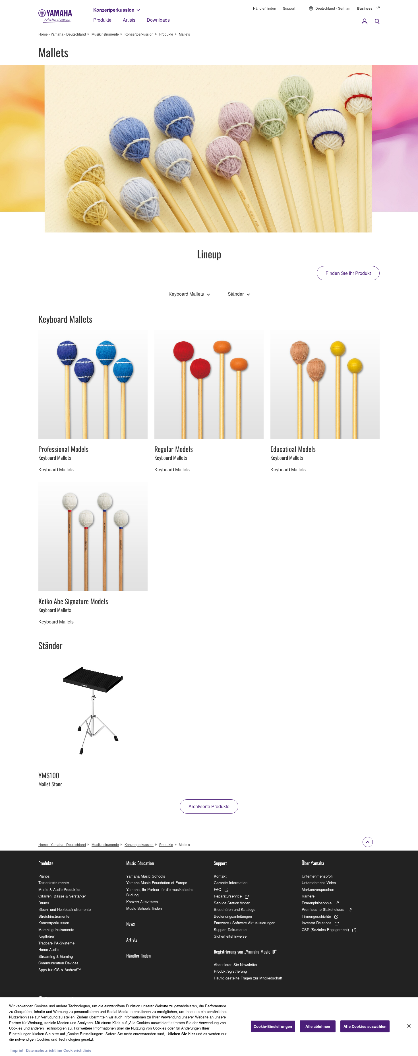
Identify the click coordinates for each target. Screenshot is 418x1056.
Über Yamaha (313, 863)
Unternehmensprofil (318, 876)
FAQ (217, 889)
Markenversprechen (318, 889)
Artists (129, 20)
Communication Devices (58, 963)
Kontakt (220, 876)
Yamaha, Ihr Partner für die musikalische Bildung (159, 892)
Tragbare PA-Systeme (56, 943)
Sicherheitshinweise (230, 936)
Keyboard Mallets (186, 294)
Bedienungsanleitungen (233, 916)
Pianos (44, 876)
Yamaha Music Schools (145, 876)
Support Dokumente (230, 929)
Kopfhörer (46, 936)
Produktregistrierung (230, 971)
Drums (43, 902)
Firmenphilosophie (317, 902)
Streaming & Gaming (55, 956)
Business (365, 8)
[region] (209, 1026)
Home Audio (48, 949)
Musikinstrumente (105, 34)
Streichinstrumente (53, 916)
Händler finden (264, 8)
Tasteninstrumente (53, 882)
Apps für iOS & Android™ (59, 969)
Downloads (158, 20)
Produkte (102, 20)
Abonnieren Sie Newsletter (235, 964)
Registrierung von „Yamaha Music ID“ (245, 951)
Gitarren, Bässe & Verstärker (62, 896)
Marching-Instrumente (56, 929)
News (130, 923)
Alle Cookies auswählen (364, 1026)
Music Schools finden (144, 908)
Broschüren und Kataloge (234, 909)
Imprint (17, 1050)
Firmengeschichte (316, 916)
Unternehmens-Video (319, 882)
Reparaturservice (228, 896)
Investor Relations (317, 922)
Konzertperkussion (113, 10)
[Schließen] (409, 1026)
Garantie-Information (230, 882)
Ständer (236, 294)
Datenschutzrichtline (44, 1050)
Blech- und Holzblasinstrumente (64, 909)
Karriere (308, 896)
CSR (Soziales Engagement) (325, 929)
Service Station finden (232, 902)
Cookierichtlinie (77, 1050)
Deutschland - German (332, 8)
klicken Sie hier (181, 1033)
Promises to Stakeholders (323, 909)
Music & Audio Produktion (59, 889)
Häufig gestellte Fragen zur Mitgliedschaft (248, 978)
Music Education (140, 863)
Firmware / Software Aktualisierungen (244, 922)
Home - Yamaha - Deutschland (62, 34)
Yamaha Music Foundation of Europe (156, 882)
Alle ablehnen (317, 1026)
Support (289, 8)
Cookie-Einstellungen (273, 1026)
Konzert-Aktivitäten (142, 901)
